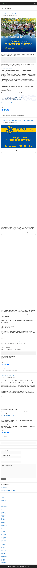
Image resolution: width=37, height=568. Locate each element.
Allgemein (9, 113)
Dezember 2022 (4, 521)
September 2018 (4, 535)
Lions (12, 115)
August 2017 (3, 544)
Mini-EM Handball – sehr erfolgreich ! (8, 490)
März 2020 (3, 528)
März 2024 (3, 509)
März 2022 (3, 522)
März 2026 (3, 499)
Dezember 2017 (4, 541)
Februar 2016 (3, 562)
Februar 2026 (3, 500)
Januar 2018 (3, 540)
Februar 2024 (3, 510)
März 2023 (3, 519)
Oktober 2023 (3, 515)
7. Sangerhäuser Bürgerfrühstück (10, 13)
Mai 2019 (3, 531)
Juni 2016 (3, 559)
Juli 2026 (2, 497)
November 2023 (4, 513)
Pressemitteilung (4, 487)
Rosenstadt (16, 115)
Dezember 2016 (4, 551)
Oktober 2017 (3, 543)
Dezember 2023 (4, 512)
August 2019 (3, 529)
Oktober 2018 (3, 534)
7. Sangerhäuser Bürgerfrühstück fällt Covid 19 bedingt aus (17, 120)
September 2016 (4, 556)
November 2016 (4, 553)
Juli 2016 (2, 557)
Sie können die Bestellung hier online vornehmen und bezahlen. (13, 336)
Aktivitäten (5, 113)
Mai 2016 (3, 560)
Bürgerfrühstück (6, 115)
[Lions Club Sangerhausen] (4, 3)
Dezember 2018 (4, 532)
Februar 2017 (3, 549)
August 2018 (3, 537)
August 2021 (3, 524)
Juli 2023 (2, 516)
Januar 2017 (3, 550)
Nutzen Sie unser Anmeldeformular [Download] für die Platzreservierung (15, 341)
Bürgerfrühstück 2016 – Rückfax (7, 415)
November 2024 (4, 506)
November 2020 (4, 527)
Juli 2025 (2, 503)
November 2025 (4, 502)
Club (10, 115)
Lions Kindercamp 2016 (7, 375)
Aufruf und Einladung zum (6, 489)
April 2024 (3, 507)
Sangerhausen (21, 115)
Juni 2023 (3, 518)
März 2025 (3, 505)
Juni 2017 (3, 546)
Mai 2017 (3, 547)
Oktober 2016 (3, 554)
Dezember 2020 (4, 525)
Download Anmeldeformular (6, 68)
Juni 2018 (3, 538)
